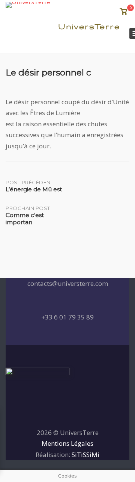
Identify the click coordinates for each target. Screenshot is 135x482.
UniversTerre (89, 26)
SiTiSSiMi (85, 454)
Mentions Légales (67, 443)
